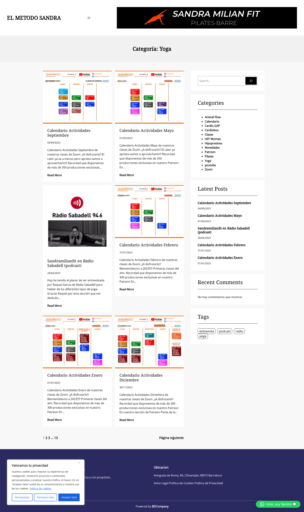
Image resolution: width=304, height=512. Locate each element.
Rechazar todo (45, 497)
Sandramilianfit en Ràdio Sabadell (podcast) (70, 263)
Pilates (209, 156)
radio (239, 331)
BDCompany (160, 506)
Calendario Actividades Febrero (148, 244)
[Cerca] (81, 462)
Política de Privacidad (209, 483)
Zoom (209, 169)
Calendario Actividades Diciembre (141, 377)
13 (56, 438)
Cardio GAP (212, 126)
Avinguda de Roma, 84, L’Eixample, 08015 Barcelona (188, 475)
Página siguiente (171, 438)
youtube (210, 165)
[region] (45, 482)
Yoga (208, 161)
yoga (202, 336)
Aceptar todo (69, 497)
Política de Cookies (181, 483)
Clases (209, 134)
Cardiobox (211, 130)
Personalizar (22, 497)
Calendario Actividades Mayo (146, 130)
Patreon (210, 152)
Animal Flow (213, 117)
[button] (278, 504)
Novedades (212, 147)
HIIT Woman (213, 139)
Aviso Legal (161, 483)
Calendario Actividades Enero (75, 375)
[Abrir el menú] (89, 18)
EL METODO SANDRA (34, 17)
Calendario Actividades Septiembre (68, 132)
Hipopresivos (213, 143)
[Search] (251, 81)
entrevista (206, 331)
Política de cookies (40, 488)
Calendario (212, 121)
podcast (225, 331)
